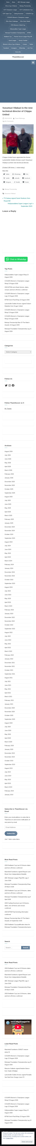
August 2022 (8, 632)
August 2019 (8, 768)
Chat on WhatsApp (18, 259)
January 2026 (9, 478)
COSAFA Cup (29, 13)
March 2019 (8, 787)
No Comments (9, 121)
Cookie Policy (9, 1138)
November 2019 (10, 757)
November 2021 (10, 666)
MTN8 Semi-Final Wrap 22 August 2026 (17, 300)
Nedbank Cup (8, 36)
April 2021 (8, 693)
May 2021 (8, 689)
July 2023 (8, 591)
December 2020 (10, 708)
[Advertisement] (18, 83)
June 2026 (8, 459)
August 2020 (8, 723)
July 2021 (8, 681)
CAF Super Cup (7, 13)
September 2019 (10, 764)
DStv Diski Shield (25, 21)
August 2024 (8, 542)
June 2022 (8, 640)
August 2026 (8, 451)
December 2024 (10, 527)
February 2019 (9, 791)
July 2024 (8, 545)
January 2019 (9, 794)
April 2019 (8, 783)
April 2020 (8, 738)
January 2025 (9, 523)
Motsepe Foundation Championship (15, 32)
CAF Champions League (10, 10)
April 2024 (8, 557)
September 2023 (10, 583)
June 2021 (8, 685)
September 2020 (10, 719)
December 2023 (10, 572)
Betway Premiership (25, 6)
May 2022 (8, 644)
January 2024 (9, 568)
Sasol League (12, 40)
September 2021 (10, 674)
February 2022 (9, 655)
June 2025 (8, 504)
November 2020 (10, 711)
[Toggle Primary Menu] (33, 62)
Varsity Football (23, 40)
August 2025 (8, 496)
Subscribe (18, 52)
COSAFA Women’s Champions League (18, 17)
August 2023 (8, 587)
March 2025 (8, 515)
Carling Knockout (18, 13)
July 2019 (8, 772)
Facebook (6, 48)
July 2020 (8, 726)
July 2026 (8, 455)
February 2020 (9, 745)
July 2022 (8, 636)
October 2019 (9, 760)
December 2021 (10, 662)
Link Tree (30, 48)
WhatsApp (22, 48)
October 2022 (9, 625)
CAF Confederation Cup (26, 10)
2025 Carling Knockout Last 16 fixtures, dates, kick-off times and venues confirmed (17, 905)
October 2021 (9, 670)
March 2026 (8, 470)
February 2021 (9, 700)
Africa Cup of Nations (11, 6)
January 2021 (9, 704)
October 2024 (9, 534)
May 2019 (8, 779)
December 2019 (10, 753)
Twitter (31, 44)
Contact (25, 44)
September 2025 (10, 493)
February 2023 (9, 610)
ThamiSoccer (18, 57)
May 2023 (8, 598)
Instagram (14, 48)
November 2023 (10, 576)
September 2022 (10, 628)
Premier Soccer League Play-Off (23, 36)
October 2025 (9, 489)
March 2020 (8, 742)
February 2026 (9, 474)
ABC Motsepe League (24, 2)
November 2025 (10, 485)
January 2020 (9, 749)
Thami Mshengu (20, 118)
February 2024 (9, 564)
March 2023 (8, 606)
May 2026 (8, 463)
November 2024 (10, 530)
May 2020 (8, 734)
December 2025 (10, 481)
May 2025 (8, 508)
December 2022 (10, 617)
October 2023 (9, 579)
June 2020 (8, 730)
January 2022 (9, 659)
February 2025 (9, 519)
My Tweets (8, 408)
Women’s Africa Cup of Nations (11, 44)
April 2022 (8, 647)
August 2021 (8, 678)
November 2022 (10, 621)
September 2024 (10, 538)
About (13, 2)
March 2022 (8, 651)
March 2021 (8, 696)
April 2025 (8, 512)
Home (8, 2)
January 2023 (9, 613)
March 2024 (8, 561)
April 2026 (8, 466)
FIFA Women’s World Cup (18, 25)
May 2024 (8, 553)
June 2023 (8, 594)
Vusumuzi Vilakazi (10, 193)
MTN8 (29, 32)
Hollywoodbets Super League (18, 29)
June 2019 (8, 776)
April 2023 (8, 602)
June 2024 (8, 549)
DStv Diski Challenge (12, 21)
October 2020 (9, 715)
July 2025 (8, 500)
